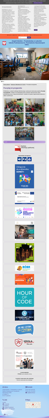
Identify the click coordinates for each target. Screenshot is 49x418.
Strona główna (6, 84)
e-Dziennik (6, 404)
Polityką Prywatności (32, 0)
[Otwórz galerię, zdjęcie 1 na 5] (14, 105)
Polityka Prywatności (9, 407)
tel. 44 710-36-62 (31, 389)
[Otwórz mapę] (33, 404)
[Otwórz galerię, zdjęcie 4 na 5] (35, 119)
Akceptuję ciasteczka (38, 2)
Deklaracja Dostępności (9, 408)
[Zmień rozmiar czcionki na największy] (27, 35)
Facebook (6, 405)
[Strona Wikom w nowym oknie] (5, 414)
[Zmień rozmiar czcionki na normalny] (22, 35)
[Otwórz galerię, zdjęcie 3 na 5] (14, 119)
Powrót (5, 142)
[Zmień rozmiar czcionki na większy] (24, 35)
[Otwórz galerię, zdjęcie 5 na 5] (24, 133)
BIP (5, 402)
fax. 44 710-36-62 (31, 391)
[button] (1, 64)
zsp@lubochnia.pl (31, 392)
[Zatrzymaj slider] (24, 78)
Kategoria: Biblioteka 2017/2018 (18, 84)
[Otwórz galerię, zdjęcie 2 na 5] (35, 105)
